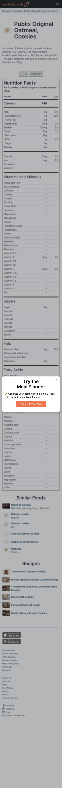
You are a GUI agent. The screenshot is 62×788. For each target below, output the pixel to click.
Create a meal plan (31, 404)
